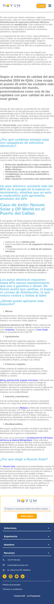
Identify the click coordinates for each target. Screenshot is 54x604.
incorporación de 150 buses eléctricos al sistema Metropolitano (26, 439)
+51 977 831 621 (13, 560)
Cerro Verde (42, 330)
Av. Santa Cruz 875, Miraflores (19, 570)
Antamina (10, 330)
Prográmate (35, 596)
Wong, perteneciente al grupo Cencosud (18, 380)
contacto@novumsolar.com (17, 565)
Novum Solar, (9, 466)
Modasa (23, 408)
